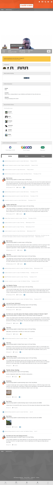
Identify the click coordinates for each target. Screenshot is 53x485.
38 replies (20, 213)
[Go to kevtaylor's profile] (6, 121)
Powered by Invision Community (26, 478)
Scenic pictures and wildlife (35, 402)
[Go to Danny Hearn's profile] (26, 68)
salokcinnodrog (8, 161)
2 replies (16, 323)
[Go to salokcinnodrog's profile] (3, 178)
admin (9, 116)
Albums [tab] (26, 156)
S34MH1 (10, 129)
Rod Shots (9, 401)
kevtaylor (10, 120)
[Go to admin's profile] (6, 117)
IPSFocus (21, 477)
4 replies (19, 309)
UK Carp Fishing (30, 206)
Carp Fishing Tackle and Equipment (34, 315)
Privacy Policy (27, 477)
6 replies (15, 444)
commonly (10, 125)
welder (9, 134)
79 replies (15, 407)
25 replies (19, 294)
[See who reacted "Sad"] (21, 334)
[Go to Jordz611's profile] (11, 68)
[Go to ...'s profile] (4, 68)
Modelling (8, 381)
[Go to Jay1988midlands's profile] (19, 68)
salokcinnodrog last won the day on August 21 (14, 58)
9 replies (20, 187)
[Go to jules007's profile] (6, 112)
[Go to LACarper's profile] (15, 68)
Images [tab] (43, 156)
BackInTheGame (8, 276)
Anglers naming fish (25, 165)
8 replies (15, 397)
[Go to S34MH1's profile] (8, 68)
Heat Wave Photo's (28, 173)
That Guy (25, 218)
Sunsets (25, 338)
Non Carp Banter (33, 382)
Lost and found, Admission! (13, 303)
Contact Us (33, 477)
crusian (6, 169)
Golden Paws (7, 218)
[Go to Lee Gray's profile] (22, 68)
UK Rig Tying (29, 179)
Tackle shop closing (11, 356)
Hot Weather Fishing (28, 268)
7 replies (20, 263)
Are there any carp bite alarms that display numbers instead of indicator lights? (27, 314)
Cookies (37, 477)
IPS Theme (16, 477)
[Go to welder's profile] (6, 135)
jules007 (10, 111)
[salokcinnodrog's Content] (49, 51)
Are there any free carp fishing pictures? (26, 235)
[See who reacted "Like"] (24, 187)
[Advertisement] (17, 24)
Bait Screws (26, 161)
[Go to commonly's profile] (6, 126)
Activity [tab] (10, 156)
